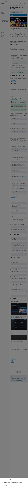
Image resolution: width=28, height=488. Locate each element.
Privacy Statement (16, 485)
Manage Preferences (25, 486)
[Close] (27, 479)
